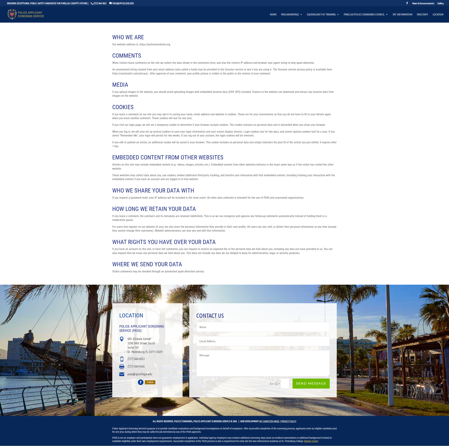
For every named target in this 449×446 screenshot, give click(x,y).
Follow (150, 382)
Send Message (311, 383)
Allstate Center (311, 441)
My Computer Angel (269, 421)
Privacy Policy (288, 421)
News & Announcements (423, 3)
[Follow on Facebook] (140, 382)
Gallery (440, 3)
